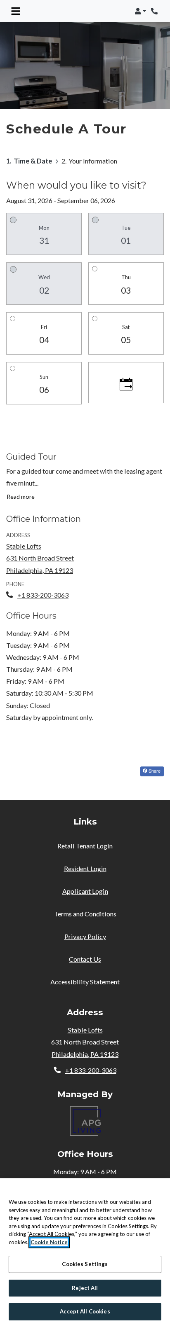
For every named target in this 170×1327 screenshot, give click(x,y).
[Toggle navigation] (16, 11)
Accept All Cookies (85, 1311)
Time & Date (33, 161)
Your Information (92, 161)
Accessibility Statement (85, 981)
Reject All (85, 1288)
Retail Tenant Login (85, 846)
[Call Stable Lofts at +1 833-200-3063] (155, 11)
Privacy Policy (85, 936)
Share (154, 770)
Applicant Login (85, 891)
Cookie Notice (49, 1242)
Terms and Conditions (85, 913)
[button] (140, 11)
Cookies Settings (85, 1264)
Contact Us (85, 959)
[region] (85, 1252)
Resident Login (85, 868)
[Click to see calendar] (126, 382)
